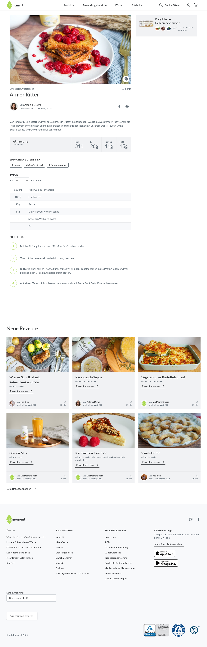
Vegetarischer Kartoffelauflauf (163, 377)
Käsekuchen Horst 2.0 (91, 453)
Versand (60, 547)
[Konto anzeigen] (188, 5)
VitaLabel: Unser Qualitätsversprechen (26, 537)
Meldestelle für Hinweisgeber (120, 568)
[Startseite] (15, 5)
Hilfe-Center (62, 542)
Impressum (110, 537)
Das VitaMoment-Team (18, 552)
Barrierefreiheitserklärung (118, 563)
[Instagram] (191, 519)
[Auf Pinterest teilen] (127, 106)
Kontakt (60, 537)
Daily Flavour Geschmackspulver (167, 21)
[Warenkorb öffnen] (196, 5)
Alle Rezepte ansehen (19, 488)
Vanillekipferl (150, 453)
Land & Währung (14, 592)
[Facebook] (199, 519)
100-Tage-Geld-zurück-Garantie (72, 573)
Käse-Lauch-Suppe (88, 377)
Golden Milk (18, 453)
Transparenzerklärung (116, 557)
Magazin (60, 563)
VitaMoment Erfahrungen (19, 557)
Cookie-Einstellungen (116, 578)
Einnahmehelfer (64, 557)
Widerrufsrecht (113, 552)
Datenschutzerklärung (116, 547)
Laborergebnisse (64, 552)
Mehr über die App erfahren (169, 544)
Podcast (60, 568)
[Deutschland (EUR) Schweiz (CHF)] (31, 598)
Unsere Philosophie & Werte (21, 542)
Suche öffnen (172, 5)
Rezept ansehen (19, 391)
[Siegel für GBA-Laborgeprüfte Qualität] (178, 630)
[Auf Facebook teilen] (119, 106)
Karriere (10, 563)
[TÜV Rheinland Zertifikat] (156, 630)
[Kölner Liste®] (194, 630)
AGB (107, 542)
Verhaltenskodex (113, 573)
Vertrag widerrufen (21, 615)
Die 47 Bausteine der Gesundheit (23, 547)
